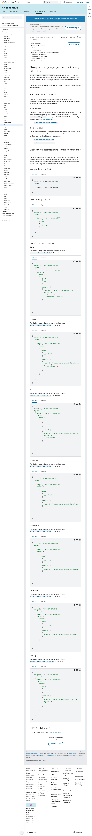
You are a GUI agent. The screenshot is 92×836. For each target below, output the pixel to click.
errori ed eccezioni (55, 733)
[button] (11, 32)
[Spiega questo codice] (74, 177)
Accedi (88, 2)
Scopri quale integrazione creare (30, 810)
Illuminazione (55, 771)
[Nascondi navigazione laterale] (21, 833)
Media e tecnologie (54, 783)
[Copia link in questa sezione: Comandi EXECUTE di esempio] (57, 243)
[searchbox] (12, 17)
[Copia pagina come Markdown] (37, 71)
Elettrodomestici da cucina (56, 795)
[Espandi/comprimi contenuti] (43, 44)
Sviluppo (26, 11)
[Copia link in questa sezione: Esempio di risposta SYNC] (53, 169)
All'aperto (54, 806)
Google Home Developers (36, 37)
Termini (28, 832)
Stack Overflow (79, 780)
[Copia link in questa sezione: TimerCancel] (40, 591)
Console (80, 2)
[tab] (34, 174)
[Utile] (77, 37)
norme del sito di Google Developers (46, 755)
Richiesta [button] (34, 174)
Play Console (79, 771)
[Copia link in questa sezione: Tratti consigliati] (44, 128)
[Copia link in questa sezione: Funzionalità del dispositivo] (58, 95)
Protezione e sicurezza (55, 778)
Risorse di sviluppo (66, 784)
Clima (52, 774)
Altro (28, 2)
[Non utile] (80, 37)
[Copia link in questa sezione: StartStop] (38, 656)
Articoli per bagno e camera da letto (55, 801)
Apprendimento (13, 11)
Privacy (34, 832)
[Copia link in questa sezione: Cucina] (36, 247)
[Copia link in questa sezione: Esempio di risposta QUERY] (54, 200)
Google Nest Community (79, 784)
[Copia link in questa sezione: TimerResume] (41, 526)
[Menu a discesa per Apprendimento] (20, 11)
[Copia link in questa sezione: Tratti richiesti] (43, 109)
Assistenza (52, 11)
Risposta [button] (43, 174)
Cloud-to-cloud (10, 7)
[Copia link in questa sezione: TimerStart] (39, 319)
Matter (28, 773)
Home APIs (41, 775)
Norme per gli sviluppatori (67, 801)
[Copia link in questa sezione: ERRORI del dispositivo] (54, 728)
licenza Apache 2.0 (73, 753)
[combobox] (52, 2)
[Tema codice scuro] (77, 177)
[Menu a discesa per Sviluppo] (31, 11)
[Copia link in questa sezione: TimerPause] (40, 460)
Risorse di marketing (66, 779)
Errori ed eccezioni (48, 119)
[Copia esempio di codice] (79, 177)
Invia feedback (74, 45)
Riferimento (39, 11)
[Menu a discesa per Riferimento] (45, 11)
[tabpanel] (55, 186)
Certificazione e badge (68, 774)
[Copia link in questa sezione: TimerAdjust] (40, 390)
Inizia (3, 11)
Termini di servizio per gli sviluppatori (67, 795)
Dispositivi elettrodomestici (56, 789)
